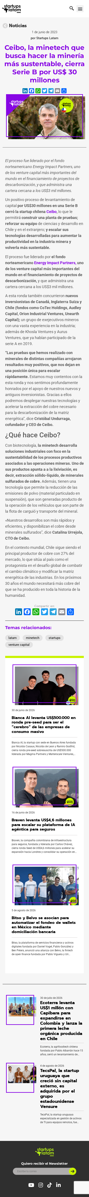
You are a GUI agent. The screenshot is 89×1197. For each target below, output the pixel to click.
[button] (80, 8)
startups (54, 638)
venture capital (19, 645)
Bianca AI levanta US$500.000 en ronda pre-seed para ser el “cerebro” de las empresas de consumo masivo (44, 725)
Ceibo (51, 211)
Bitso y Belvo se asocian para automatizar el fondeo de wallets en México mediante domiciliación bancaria (44, 925)
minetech (32, 638)
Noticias (18, 25)
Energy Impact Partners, (55, 263)
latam (12, 638)
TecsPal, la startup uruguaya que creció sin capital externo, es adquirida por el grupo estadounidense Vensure (59, 1088)
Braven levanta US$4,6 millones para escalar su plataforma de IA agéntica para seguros (43, 824)
